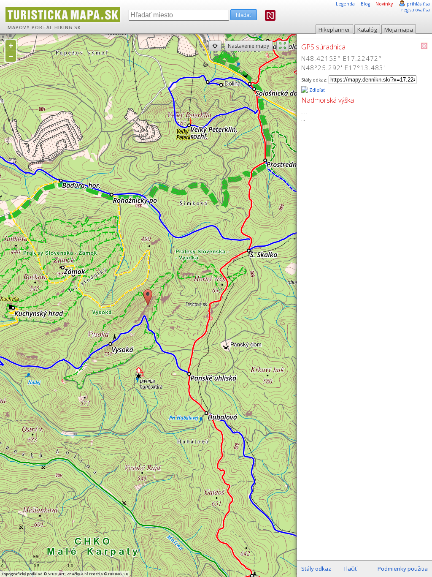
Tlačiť (350, 568)
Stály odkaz (316, 568)
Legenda (345, 4)
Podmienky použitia (403, 568)
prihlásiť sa (418, 4)
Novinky (384, 4)
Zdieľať (316, 90)
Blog (365, 4)
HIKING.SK (67, 27)
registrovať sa (415, 10)
